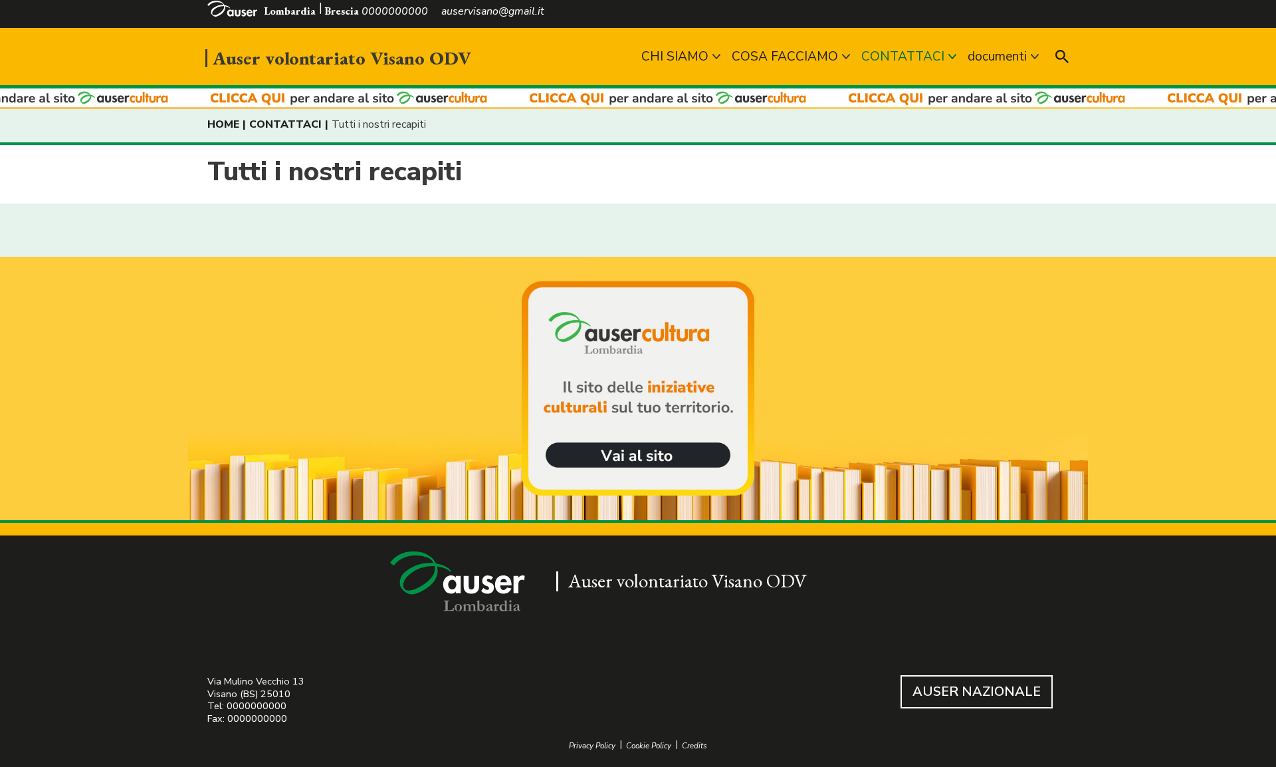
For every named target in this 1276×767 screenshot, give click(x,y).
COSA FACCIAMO (785, 56)
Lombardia (290, 11)
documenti (997, 56)
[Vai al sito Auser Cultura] (638, 390)
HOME (223, 124)
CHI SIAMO (674, 56)
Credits (694, 746)
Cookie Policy (648, 746)
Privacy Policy (592, 746)
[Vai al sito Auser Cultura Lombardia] (638, 98)
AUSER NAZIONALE (976, 691)
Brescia (341, 11)
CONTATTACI (902, 56)
